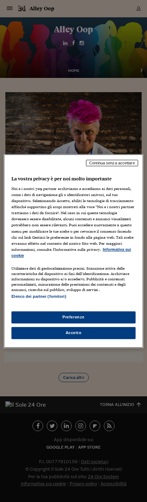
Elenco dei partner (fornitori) (38, 296)
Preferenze (73, 317)
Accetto (74, 333)
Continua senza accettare (112, 163)
